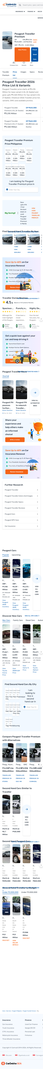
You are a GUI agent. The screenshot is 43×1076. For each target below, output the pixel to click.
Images (23, 72)
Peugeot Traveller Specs (14, 502)
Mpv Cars (34, 616)
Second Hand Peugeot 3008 (34, 866)
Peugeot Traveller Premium (5, 764)
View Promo (22, 50)
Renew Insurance (16, 472)
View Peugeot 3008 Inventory (16, 606)
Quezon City (7, 695)
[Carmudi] (9, 5)
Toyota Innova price (4, 673)
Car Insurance (10, 526)
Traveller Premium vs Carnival (34, 778)
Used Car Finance (31, 1024)
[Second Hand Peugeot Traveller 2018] (35, 239)
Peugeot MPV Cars (12, 520)
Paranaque (18, 694)
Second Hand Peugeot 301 (14, 866)
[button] (41, 319)
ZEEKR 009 (14, 646)
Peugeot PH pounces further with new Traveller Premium (7, 405)
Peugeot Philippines (17, 1011)
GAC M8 (25, 764)
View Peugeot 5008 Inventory (26, 606)
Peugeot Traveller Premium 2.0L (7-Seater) (13, 122)
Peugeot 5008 (24, 580)
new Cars (8, 1011)
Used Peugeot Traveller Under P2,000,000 (24, 888)
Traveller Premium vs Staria (7, 778)
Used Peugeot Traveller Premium (36, 214)
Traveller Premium (5, 73)
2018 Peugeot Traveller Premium (24, 918)
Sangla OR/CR (30, 1028)
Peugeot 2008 (3, 580)
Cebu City (18, 709)
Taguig (7, 723)
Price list (15, 73)
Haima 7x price (26, 669)
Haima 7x (24, 646)
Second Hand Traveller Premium (26, 232)
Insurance (19, 11)
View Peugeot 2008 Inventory (5, 603)
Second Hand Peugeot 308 (3, 866)
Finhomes (28, 1035)
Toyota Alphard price (35, 670)
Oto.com (9, 1055)
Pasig (10, 694)
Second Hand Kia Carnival (14, 816)
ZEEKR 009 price (16, 672)
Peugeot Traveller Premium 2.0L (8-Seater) (14, 109)
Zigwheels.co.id (23, 1055)
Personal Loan (30, 1032)
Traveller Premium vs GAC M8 (20, 778)
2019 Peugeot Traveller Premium (3, 918)
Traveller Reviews (31, 298)
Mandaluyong (10, 723)
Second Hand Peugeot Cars (28, 842)
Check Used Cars (34, 54)
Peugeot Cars (10, 514)
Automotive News (31, 371)
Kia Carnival (38, 764)
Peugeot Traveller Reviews (15, 508)
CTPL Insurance (8, 1032)
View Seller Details (15, 943)
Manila (10, 708)
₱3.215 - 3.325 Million (8, 155)
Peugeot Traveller (11, 490)
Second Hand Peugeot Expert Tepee (24, 866)
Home (3, 1011)
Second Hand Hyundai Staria (3, 816)
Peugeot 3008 (14, 580)
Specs (32, 72)
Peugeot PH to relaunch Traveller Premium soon (21, 405)
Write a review (15, 440)
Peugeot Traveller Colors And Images (19, 496)
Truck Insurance (8, 1028)
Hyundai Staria (11, 764)
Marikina (14, 694)
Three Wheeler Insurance (11, 1039)
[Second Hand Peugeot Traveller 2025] (7, 239)
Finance (30, 11)
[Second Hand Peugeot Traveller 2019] (21, 239)
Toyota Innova (3, 646)
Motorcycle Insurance (10, 1035)
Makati (7, 708)
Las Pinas (14, 709)
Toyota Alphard (34, 646)
